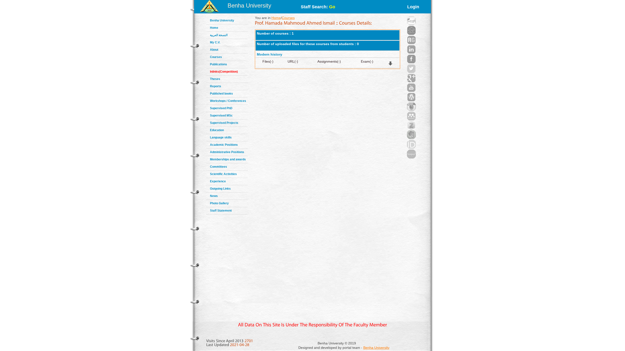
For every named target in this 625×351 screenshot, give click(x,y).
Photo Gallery (219, 203)
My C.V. (215, 42)
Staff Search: (318, 6)
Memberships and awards (228, 159)
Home (214, 27)
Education (217, 130)
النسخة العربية (219, 35)
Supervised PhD (221, 108)
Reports (215, 86)
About (214, 49)
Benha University (249, 5)
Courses (216, 57)
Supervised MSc (221, 115)
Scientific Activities (223, 174)
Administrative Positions (227, 152)
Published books (221, 93)
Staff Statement (221, 210)
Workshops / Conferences (228, 101)
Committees (218, 166)
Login (413, 6)
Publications (218, 64)
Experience (218, 181)
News (214, 196)
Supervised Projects (224, 123)
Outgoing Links (220, 188)
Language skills (221, 137)
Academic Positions (224, 144)
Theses (215, 79)
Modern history (269, 54)
